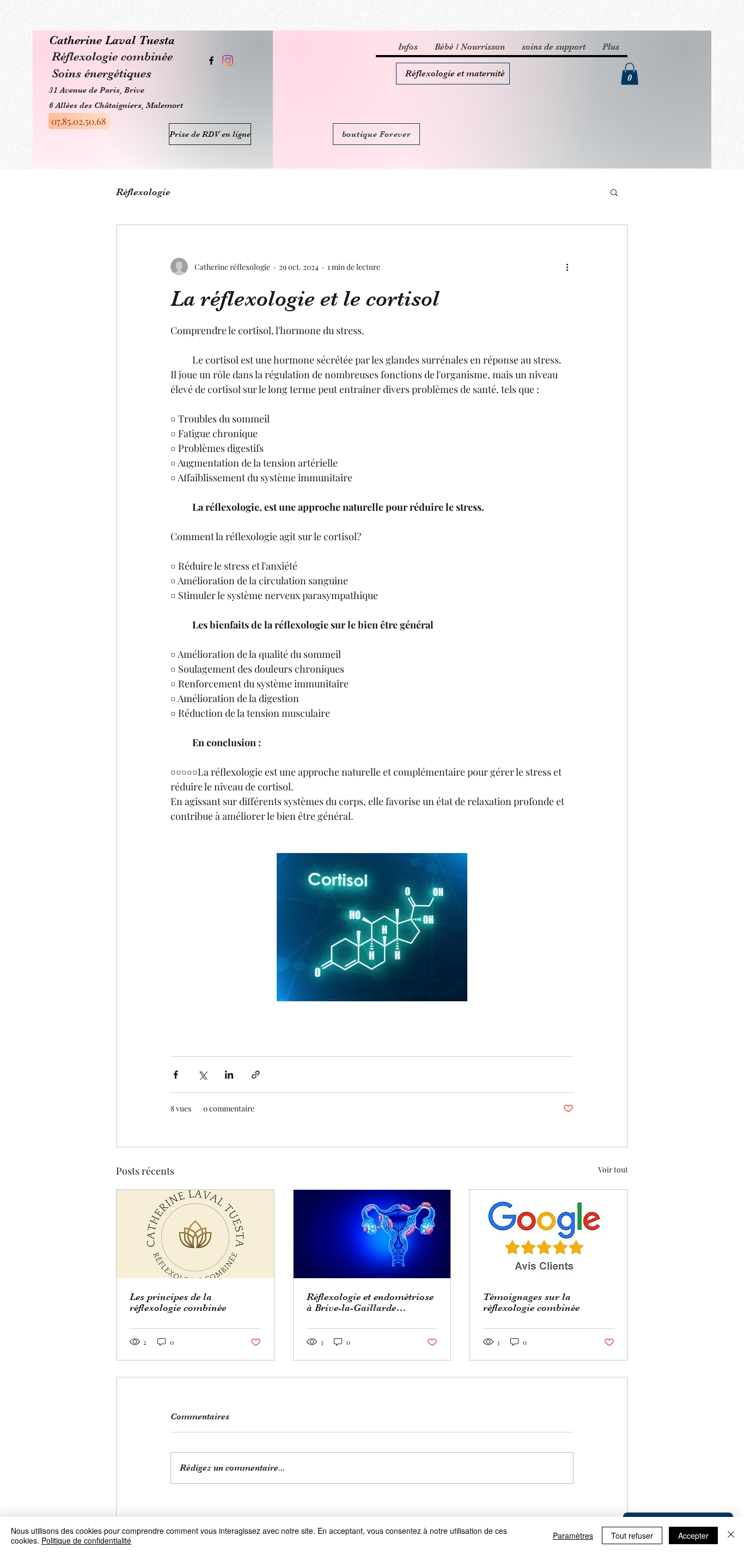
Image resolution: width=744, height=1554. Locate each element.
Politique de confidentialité (86, 1540)
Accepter (693, 1535)
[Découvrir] (453, 73)
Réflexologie (143, 191)
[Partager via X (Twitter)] (202, 1074)
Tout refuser (632, 1535)
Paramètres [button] (573, 1535)
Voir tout (613, 1169)
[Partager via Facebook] (175, 1074)
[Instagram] (227, 60)
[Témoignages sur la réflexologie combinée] (548, 1234)
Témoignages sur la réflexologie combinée (531, 1302)
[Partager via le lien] (256, 1074)
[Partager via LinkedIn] (229, 1074)
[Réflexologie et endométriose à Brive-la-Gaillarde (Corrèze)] (372, 1234)
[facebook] (211, 60)
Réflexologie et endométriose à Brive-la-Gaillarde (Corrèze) (370, 1302)
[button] (629, 74)
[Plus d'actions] (567, 266)
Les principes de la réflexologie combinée (178, 1302)
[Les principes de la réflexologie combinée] (195, 1234)
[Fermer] (730, 1535)
